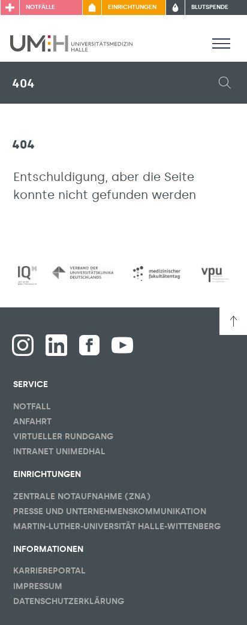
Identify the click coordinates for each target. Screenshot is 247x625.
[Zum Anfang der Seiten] (233, 321)
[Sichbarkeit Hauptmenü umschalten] (221, 43)
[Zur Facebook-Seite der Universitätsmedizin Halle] (89, 345)
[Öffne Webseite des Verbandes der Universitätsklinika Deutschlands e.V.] (83, 272)
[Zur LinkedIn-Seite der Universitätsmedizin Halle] (56, 345)
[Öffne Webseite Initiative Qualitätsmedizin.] (27, 275)
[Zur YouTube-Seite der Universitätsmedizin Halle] (122, 345)
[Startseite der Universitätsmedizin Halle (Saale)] (71, 42)
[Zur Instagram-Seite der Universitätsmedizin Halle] (23, 345)
